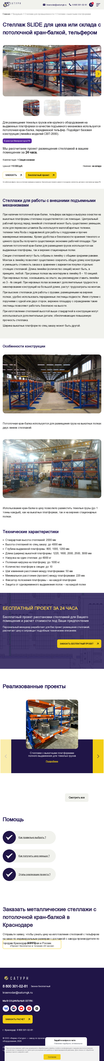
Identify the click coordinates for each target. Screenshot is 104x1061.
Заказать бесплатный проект (77, 644)
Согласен (52, 1057)
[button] (98, 73)
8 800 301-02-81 (15, 986)
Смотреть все (77, 797)
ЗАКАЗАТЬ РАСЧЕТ (15, 1019)
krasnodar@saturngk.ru (18, 992)
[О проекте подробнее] (52, 724)
